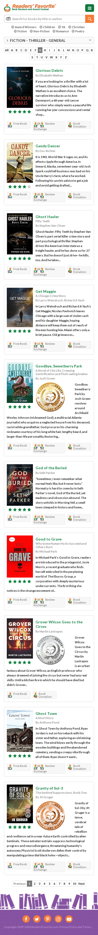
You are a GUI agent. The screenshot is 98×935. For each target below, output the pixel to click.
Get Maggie (46, 291)
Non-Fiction (41, 31)
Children (49, 27)
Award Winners (26, 27)
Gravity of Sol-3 (49, 788)
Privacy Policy (68, 926)
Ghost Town (46, 713)
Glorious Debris (49, 70)
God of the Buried (51, 468)
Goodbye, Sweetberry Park (59, 366)
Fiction (22, 31)
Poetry (79, 31)
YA (63, 27)
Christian (78, 27)
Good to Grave (49, 539)
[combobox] (49, 18)
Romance (62, 31)
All (7, 50)
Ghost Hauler (47, 216)
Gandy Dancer (48, 146)
